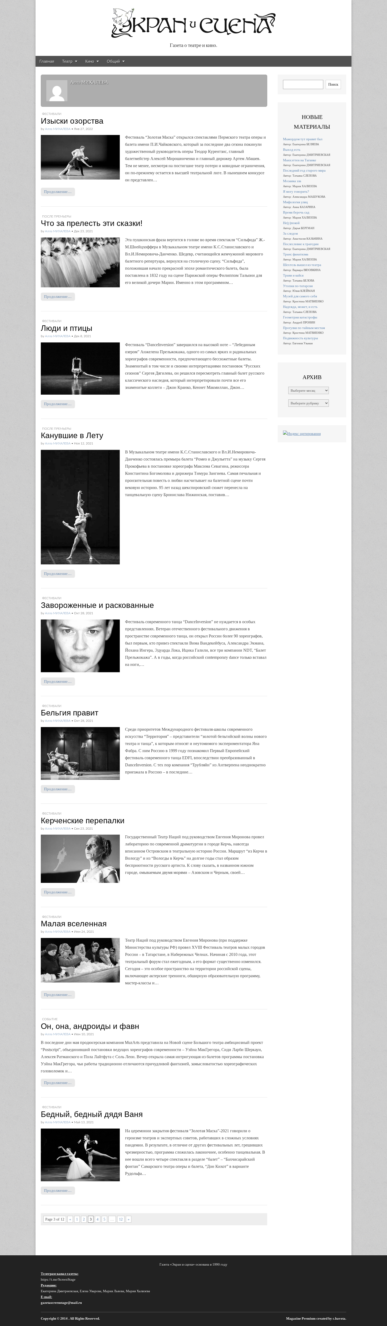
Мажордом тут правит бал (302, 139)
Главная (46, 61)
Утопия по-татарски (298, 286)
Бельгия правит (69, 712)
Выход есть (291, 150)
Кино (89, 61)
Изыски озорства (72, 121)
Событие (50, 1019)
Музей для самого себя (300, 296)
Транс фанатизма (295, 254)
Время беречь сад (296, 212)
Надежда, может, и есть (300, 307)
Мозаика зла (292, 181)
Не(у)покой (291, 223)
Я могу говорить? (296, 191)
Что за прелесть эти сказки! (91, 223)
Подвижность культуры (300, 338)
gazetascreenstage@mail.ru (61, 1303)
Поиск (333, 84)
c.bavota (339, 1318)
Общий (113, 61)
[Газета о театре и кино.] (193, 20)
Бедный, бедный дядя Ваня (92, 1114)
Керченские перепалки (83, 820)
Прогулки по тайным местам (304, 328)
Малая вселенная (74, 923)
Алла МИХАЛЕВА (58, 128)
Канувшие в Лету (72, 435)
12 (121, 1219)
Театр (67, 61)
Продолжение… (58, 191)
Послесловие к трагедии (301, 244)
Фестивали (51, 113)
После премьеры (56, 216)
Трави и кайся (293, 275)
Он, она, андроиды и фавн (90, 1026)
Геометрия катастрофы (300, 317)
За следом (290, 233)
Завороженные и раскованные (97, 605)
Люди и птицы (66, 328)
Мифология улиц (295, 202)
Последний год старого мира (304, 170)
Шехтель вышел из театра (302, 265)
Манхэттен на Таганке (299, 160)
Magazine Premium (301, 1318)
